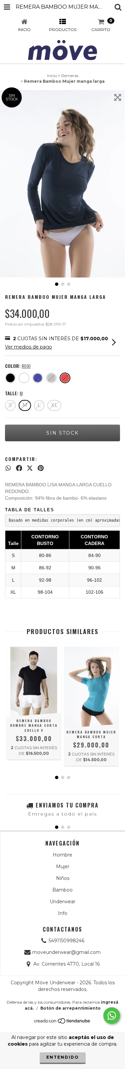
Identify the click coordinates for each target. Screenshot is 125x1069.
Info (62, 913)
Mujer (62, 867)
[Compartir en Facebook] (19, 468)
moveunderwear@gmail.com (66, 952)
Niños (62, 878)
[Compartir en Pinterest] (41, 468)
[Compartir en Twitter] (30, 468)
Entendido (62, 1057)
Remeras (69, 75)
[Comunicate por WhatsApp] (111, 1015)
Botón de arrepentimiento (70, 1008)
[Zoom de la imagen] (117, 97)
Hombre (62, 855)
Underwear (62, 902)
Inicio (52, 75)
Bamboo (62, 890)
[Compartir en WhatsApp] (8, 468)
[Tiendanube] (62, 1022)
